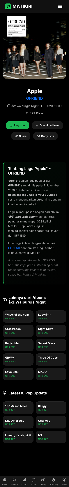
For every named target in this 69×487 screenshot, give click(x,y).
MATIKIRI (23, 6)
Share (23, 136)
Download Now (49, 125)
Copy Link (47, 136)
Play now (19, 125)
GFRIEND (34, 98)
